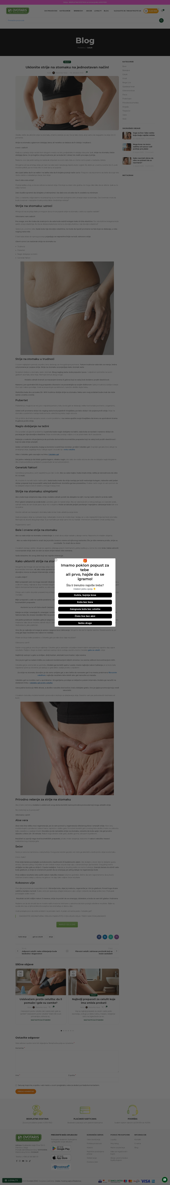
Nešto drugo (85, 623)
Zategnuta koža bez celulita (85, 609)
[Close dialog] (55, 560)
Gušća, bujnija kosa (85, 595)
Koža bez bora (85, 602)
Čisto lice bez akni (85, 616)
